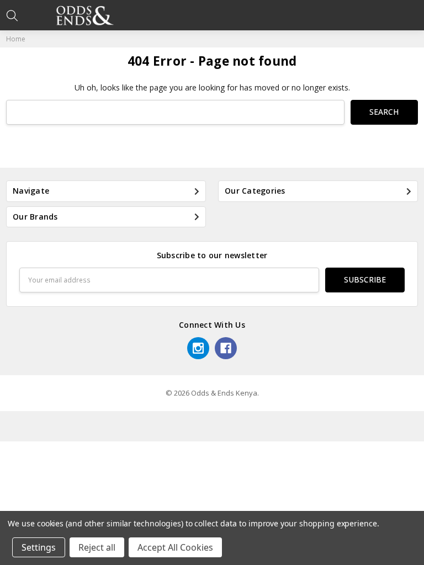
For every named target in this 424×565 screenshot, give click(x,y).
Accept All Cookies (175, 547)
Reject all (96, 547)
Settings (39, 547)
